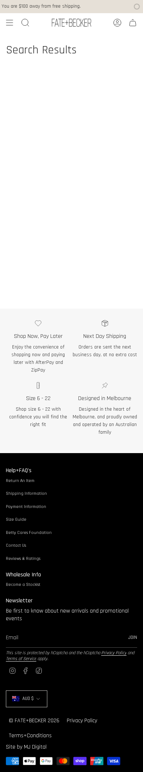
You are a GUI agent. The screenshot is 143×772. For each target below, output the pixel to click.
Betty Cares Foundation (29, 532)
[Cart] (132, 22)
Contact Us (16, 545)
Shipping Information (26, 493)
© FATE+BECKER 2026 (34, 720)
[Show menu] (9, 22)
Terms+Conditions (30, 735)
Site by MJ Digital (26, 747)
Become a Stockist (23, 584)
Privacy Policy (113, 653)
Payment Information (26, 506)
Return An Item (20, 480)
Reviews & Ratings (23, 558)
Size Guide (16, 519)
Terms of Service (21, 659)
